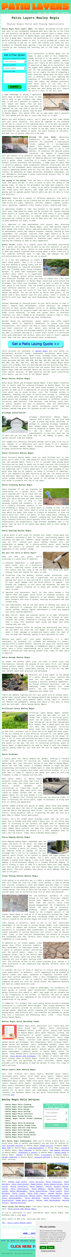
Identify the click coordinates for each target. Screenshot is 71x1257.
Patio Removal (36, 1186)
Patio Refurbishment (12, 1198)
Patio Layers (56, 1191)
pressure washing (42, 1157)
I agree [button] (43, 1247)
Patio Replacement (18, 1191)
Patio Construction (20, 1184)
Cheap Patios (36, 1184)
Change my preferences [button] (48, 1251)
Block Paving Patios (53, 1184)
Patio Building (32, 1198)
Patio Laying (18, 1193)
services (11, 1159)
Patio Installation (38, 1191)
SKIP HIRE (6, 1148)
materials (34, 106)
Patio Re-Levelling (18, 1196)
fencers (19, 1155)
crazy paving (21, 939)
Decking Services (18, 1203)
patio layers (62, 367)
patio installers (46, 1061)
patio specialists (39, 1026)
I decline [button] (50, 1247)
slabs (55, 47)
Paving (48, 1186)
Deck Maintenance (52, 1200)
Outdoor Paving (61, 1186)
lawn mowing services (59, 1150)
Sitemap (3, 1240)
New (8, 1240)
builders (65, 1148)
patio (66, 38)
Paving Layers (35, 1196)
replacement (33, 86)
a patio (61, 40)
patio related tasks (11, 1058)
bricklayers (46, 1155)
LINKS (45, 12)
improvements (35, 1143)
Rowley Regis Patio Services (20, 1099)
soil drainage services (12, 1146)
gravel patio (49, 313)
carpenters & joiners (27, 1152)
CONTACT (56, 12)
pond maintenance (36, 1148)
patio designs (34, 1005)
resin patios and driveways (23, 1056)
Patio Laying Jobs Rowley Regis (22, 1209)
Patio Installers (54, 1182)
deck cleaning (25, 1150)
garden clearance (9, 1157)
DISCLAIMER (64, 12)
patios (55, 67)
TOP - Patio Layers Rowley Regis (17, 1223)
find (10, 1074)
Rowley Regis (42, 351)
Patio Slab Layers (36, 1193)
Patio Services (36, 1182)
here (12, 1095)
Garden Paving (54, 1189)
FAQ (18, 1240)
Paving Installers (18, 1186)
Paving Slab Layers (17, 1182)
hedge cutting (46, 1146)
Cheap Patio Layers (25, 1200)
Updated (13, 1240)
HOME (39, 12)
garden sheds (60, 1152)
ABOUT (50, 12)
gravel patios (42, 1030)
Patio (4, 351)
